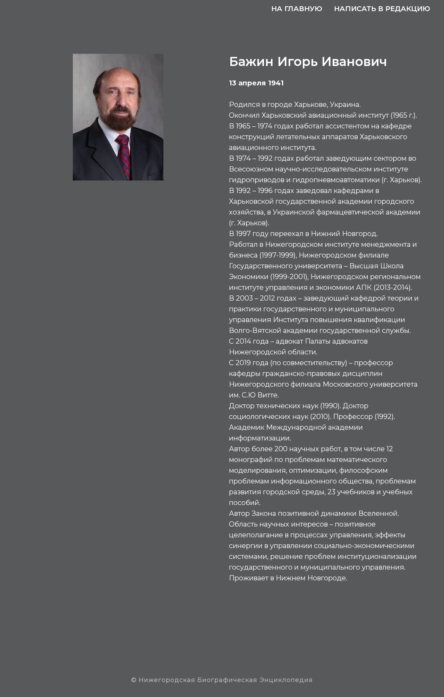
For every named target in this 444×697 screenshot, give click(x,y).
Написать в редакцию (382, 9)
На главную (296, 9)
